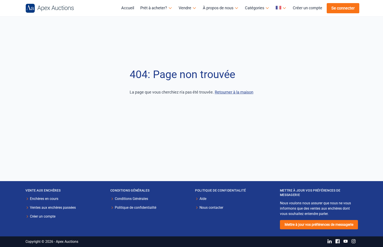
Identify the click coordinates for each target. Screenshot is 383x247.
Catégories (254, 8)
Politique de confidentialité (135, 207)
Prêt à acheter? (153, 8)
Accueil (127, 8)
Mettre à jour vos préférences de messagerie (319, 224)
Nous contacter (211, 207)
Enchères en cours (44, 199)
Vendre (185, 8)
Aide (202, 199)
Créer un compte (307, 8)
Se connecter (343, 8)
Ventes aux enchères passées (53, 207)
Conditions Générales (131, 199)
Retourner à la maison (234, 92)
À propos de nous (218, 8)
